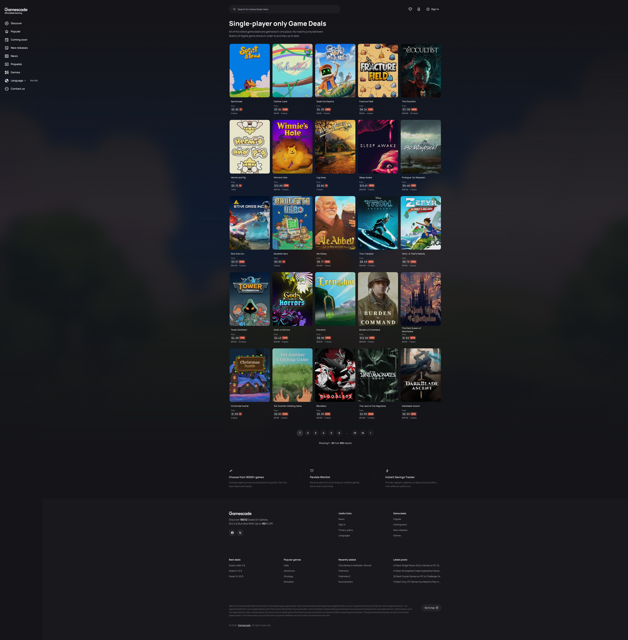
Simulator (289, 581)
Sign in (342, 524)
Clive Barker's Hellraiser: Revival (355, 565)
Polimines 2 (344, 576)
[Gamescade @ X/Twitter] (240, 533)
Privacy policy (346, 530)
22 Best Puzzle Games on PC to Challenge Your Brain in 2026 (417, 576)
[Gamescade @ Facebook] (232, 532)
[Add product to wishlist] (266, 110)
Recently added (347, 559)
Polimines (344, 570)
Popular (397, 519)
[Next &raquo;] (370, 433)
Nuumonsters (346, 581)
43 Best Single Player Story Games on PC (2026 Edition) (417, 565)
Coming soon (400, 524)
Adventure (289, 570)
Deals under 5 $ (237, 565)
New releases (400, 530)
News (341, 519)
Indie (286, 565)
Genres (397, 535)
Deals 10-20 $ (236, 576)
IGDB (336, 612)
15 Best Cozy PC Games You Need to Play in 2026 (417, 581)
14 (363, 432)
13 (355, 432)
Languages (344, 535)
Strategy (288, 576)
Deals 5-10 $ (235, 570)
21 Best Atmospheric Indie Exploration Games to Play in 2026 (417, 570)
